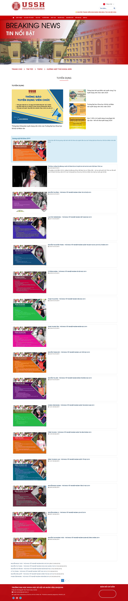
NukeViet (50, 594)
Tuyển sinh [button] (45, 17)
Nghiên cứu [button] (69, 17)
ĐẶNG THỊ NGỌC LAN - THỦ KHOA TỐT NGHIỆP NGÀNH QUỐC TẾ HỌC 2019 (69, 459)
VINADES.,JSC (61, 594)
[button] (107, 4)
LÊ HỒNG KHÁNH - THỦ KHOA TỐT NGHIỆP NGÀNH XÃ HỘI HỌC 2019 (67, 271)
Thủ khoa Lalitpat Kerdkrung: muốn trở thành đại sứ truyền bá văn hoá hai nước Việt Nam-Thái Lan (75, 166)
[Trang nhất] (13, 18)
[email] (20, 598)
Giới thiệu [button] (19, 17)
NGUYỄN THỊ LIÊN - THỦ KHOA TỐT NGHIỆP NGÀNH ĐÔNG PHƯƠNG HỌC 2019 (70, 378)
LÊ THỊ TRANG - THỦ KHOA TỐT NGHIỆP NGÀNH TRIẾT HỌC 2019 (29, 571)
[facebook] (13, 598)
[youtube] (17, 598)
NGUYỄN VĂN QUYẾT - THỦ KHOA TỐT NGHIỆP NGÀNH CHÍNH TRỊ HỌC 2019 (32, 574)
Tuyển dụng (64, 78)
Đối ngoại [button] (78, 17)
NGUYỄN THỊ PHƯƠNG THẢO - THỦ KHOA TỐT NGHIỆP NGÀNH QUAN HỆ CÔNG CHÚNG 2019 (73, 537)
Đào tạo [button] (53, 17)
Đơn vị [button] (85, 17)
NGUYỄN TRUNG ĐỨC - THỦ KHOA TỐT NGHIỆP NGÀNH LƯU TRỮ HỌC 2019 (69, 352)
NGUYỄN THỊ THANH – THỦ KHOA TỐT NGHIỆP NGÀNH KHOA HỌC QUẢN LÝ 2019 (33, 566)
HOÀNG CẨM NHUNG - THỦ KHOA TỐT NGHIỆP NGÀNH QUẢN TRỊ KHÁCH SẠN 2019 (71, 405)
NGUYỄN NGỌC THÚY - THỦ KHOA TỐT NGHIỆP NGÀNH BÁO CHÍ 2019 (30, 563)
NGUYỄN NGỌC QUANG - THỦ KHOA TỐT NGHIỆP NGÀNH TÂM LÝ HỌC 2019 (69, 485)
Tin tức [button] (38, 17)
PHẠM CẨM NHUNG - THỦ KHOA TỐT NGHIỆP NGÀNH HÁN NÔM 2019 (30, 576)
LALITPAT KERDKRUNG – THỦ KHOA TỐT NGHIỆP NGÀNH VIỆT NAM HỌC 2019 (70, 217)
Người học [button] (61, 17)
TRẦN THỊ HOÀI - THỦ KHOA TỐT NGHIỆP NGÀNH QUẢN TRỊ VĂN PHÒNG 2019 (69, 432)
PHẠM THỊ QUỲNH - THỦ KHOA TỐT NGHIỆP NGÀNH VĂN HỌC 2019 (66, 299)
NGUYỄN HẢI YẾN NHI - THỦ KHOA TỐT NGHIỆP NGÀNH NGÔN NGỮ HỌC (31, 568)
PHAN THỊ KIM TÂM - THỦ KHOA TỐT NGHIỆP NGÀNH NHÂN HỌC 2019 (67, 326)
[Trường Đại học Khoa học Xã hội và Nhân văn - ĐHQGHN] (16, 6)
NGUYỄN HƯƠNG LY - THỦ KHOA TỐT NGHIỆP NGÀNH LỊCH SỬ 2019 (67, 512)
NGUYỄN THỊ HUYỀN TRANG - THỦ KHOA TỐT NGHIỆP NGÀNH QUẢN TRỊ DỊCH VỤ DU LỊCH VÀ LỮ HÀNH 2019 (78, 244)
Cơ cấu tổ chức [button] (29, 17)
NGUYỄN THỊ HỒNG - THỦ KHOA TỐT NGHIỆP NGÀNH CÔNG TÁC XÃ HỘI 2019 (69, 192)
